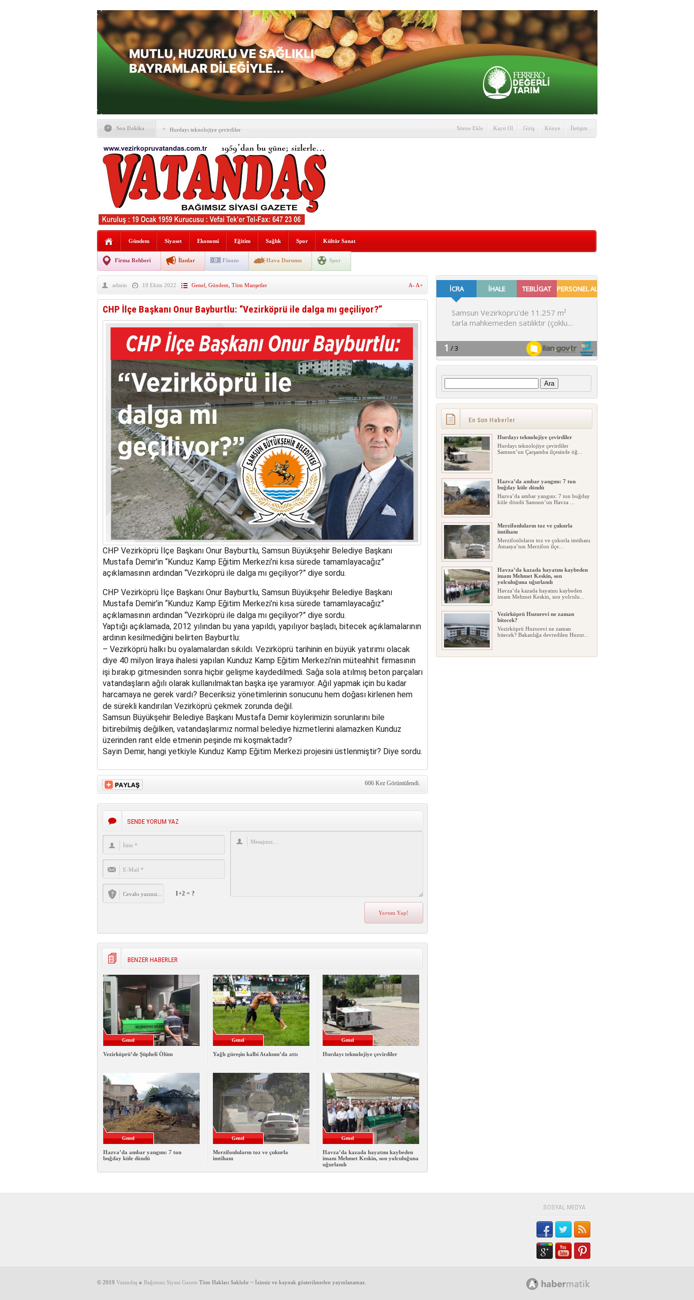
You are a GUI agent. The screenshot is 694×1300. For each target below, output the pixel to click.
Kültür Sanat (339, 241)
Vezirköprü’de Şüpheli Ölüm (138, 1054)
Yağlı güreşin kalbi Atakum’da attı (255, 1054)
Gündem (139, 241)
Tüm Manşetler (249, 285)
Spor (302, 241)
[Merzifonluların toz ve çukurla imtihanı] (467, 557)
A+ (419, 285)
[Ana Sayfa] (109, 241)
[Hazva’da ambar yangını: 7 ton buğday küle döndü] (467, 512)
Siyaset (173, 241)
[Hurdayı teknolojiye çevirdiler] (467, 468)
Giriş (528, 128)
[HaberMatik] (569, 1283)
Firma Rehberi (133, 260)
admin (119, 285)
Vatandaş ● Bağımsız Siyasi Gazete (157, 1282)
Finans (231, 260)
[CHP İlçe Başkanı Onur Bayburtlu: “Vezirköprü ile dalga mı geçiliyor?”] (262, 542)
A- (412, 285)
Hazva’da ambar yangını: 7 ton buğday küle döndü (142, 1155)
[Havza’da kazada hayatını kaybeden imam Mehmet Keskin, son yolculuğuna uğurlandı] (467, 601)
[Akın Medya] (532, 1284)
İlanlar (186, 260)
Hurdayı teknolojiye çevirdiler (205, 130)
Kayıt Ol (503, 128)
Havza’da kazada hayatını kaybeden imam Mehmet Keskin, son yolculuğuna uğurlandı (371, 1158)
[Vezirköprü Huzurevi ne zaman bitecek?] (467, 645)
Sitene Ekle (470, 128)
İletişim (579, 128)
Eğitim (242, 241)
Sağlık (273, 241)
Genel (198, 285)
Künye (552, 128)
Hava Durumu (284, 260)
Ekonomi (208, 241)
